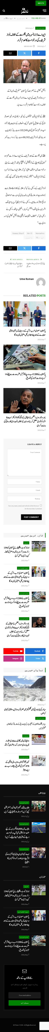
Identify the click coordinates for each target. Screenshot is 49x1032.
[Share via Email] (10, 53)
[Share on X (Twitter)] (24, 53)
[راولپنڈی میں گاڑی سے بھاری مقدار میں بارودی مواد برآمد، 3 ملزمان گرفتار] (39, 739)
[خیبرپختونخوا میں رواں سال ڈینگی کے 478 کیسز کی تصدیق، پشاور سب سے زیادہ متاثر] (39, 760)
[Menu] (44, 11)
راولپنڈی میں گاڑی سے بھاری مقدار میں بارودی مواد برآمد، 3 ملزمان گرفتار (16, 743)
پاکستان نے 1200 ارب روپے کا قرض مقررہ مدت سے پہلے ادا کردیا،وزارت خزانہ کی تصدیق (16, 602)
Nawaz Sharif (18, 233)
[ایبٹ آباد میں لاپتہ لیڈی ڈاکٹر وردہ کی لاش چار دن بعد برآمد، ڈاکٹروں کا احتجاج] (39, 852)
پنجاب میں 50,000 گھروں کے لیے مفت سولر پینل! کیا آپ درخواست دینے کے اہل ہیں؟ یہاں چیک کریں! (17, 833)
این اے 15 (40, 237)
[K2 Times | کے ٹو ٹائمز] (24, 10)
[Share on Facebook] (39, 53)
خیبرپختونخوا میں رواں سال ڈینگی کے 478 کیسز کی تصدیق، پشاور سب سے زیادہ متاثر (17, 766)
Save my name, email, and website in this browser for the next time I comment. (25, 507)
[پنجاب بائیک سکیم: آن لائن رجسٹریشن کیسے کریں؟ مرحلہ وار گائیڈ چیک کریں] (39, 806)
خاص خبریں (40, 28)
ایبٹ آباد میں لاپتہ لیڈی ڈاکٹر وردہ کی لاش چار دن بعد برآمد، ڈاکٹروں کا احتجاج (17, 858)
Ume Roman (27, 279)
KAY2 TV (41, 3)
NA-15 (29, 233)
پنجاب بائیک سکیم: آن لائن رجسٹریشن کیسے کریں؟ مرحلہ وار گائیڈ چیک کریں (16, 810)
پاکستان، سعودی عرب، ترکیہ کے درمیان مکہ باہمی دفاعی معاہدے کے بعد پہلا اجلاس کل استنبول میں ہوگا (27, 333)
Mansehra (40, 233)
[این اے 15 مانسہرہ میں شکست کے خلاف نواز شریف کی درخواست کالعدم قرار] (24, 71)
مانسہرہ (29, 237)
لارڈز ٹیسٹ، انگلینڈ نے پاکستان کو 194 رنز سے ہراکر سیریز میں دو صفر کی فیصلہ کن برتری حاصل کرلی (16, 552)
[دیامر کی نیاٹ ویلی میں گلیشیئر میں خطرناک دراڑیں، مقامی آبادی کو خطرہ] (24, 688)
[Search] (4, 11)
